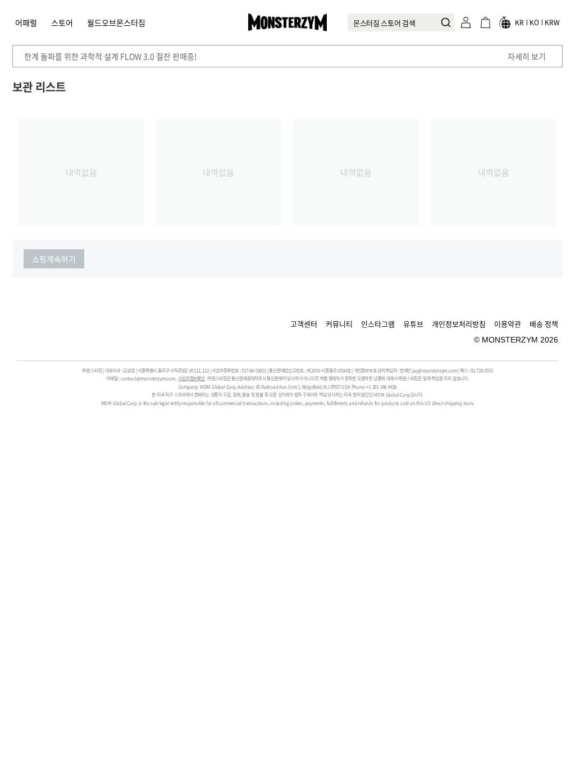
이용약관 (507, 323)
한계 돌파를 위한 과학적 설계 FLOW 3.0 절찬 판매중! (110, 56)
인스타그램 (378, 323)
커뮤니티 (339, 323)
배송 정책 (544, 323)
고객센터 (303, 323)
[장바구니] (485, 22)
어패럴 (26, 22)
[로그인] (465, 22)
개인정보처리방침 (459, 323)
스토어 (62, 22)
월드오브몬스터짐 (116, 22)
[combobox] (401, 22)
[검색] (443, 22)
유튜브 (413, 323)
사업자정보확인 (191, 378)
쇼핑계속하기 (54, 258)
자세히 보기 (527, 56)
